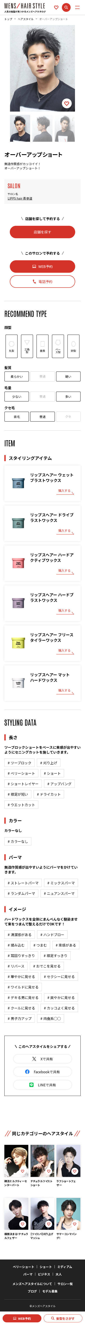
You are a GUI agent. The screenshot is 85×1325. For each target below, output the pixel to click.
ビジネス (44, 1274)
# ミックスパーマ (61, 882)
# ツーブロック (19, 762)
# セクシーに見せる (59, 976)
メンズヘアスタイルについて (32, 1283)
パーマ (27, 1274)
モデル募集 (50, 1291)
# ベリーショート (21, 773)
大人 (59, 1274)
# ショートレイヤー (23, 783)
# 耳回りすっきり (21, 955)
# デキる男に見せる (23, 997)
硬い (68, 376)
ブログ (32, 1291)
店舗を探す (42, 232)
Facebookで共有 (47, 1071)
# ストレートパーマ (23, 882)
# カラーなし (18, 841)
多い (68, 396)
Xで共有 (47, 1058)
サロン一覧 (65, 1283)
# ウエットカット (21, 804)
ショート (46, 1266)
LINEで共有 (47, 1084)
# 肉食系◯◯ (50, 1018)
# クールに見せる (21, 1008)
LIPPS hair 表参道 (20, 198)
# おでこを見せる (47, 966)
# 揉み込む (16, 945)
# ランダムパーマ (21, 893)
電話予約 (46, 281)
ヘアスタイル (26, 19)
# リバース (16, 966)
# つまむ (40, 945)
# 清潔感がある (20, 934)
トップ (8, 19)
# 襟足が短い (18, 794)
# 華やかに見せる (21, 976)
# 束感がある (66, 945)
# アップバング (59, 783)
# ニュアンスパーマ (59, 893)
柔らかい (17, 376)
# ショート (52, 773)
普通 (42, 376)
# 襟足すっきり (55, 955)
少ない (16, 396)
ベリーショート (23, 1266)
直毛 (17, 416)
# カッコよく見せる (59, 1008)
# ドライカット (49, 794)
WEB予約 (24, 1318)
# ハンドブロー (52, 934)
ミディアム (64, 1266)
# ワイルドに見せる (23, 987)
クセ (68, 416)
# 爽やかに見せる (61, 997)
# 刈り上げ (48, 762)
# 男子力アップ (20, 1018)
